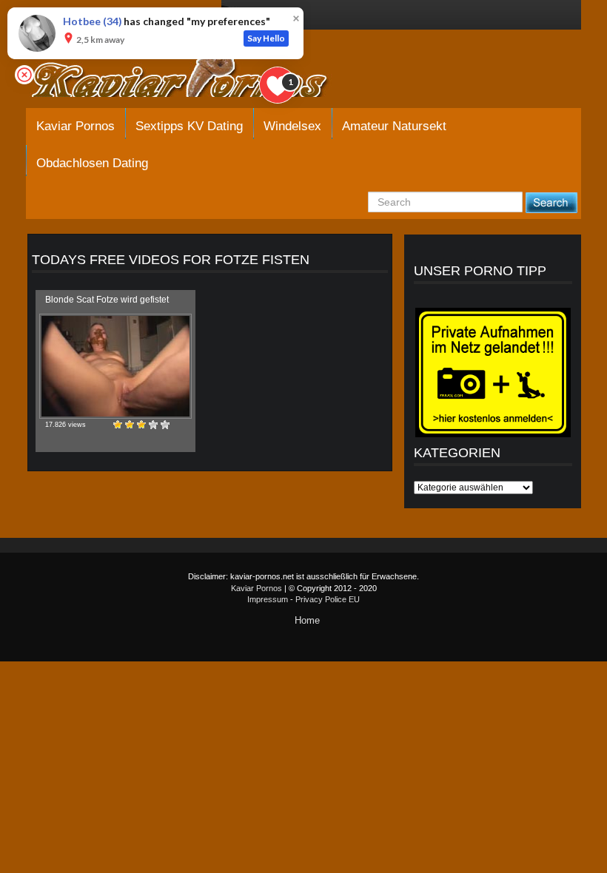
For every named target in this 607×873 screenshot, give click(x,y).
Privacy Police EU (327, 599)
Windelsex (292, 126)
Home (307, 620)
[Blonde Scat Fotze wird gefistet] (115, 366)
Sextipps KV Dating (189, 126)
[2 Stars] (129, 425)
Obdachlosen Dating (92, 163)
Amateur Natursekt (394, 126)
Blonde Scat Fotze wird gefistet (107, 299)
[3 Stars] (141, 425)
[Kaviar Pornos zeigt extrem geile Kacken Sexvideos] (196, 75)
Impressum (267, 599)
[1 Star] (118, 425)
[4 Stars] (153, 425)
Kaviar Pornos (75, 126)
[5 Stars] (165, 425)
